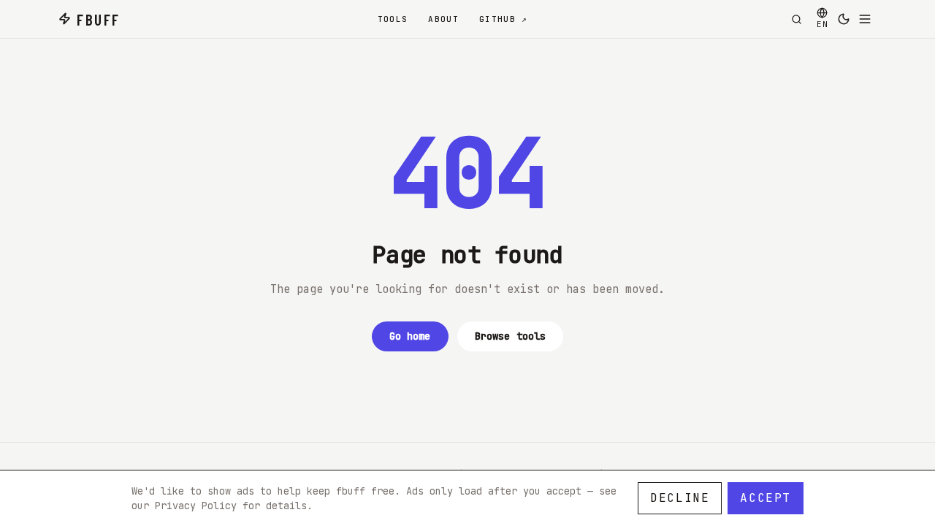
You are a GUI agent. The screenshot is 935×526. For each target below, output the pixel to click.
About (443, 19)
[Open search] (796, 19)
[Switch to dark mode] (843, 19)
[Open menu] (865, 19)
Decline (679, 498)
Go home (410, 336)
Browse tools (510, 336)
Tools (393, 19)
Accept (765, 498)
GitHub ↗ (503, 19)
